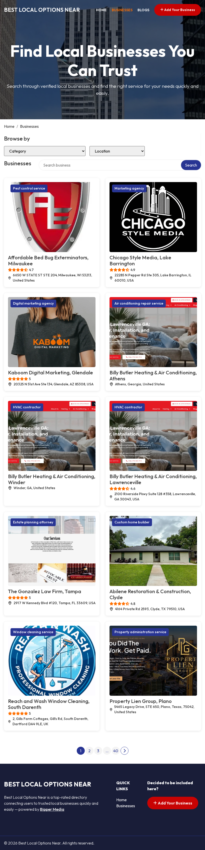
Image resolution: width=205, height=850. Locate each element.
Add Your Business (179, 10)
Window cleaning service (33, 632)
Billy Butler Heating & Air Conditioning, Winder (51, 479)
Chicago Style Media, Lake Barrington (140, 260)
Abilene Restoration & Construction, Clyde (150, 594)
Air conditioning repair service (138, 303)
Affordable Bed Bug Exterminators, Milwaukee (48, 260)
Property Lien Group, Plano (141, 701)
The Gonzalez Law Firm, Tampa (44, 591)
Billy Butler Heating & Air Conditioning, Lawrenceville (153, 479)
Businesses (122, 10)
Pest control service (29, 188)
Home (101, 10)
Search (191, 165)
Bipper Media (52, 809)
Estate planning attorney (33, 522)
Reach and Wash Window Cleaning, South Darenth (49, 704)
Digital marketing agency (33, 303)
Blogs (143, 10)
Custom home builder (132, 522)
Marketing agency (129, 188)
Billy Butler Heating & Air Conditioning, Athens (153, 375)
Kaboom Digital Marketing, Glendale (50, 372)
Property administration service (140, 632)
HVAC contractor (27, 407)
